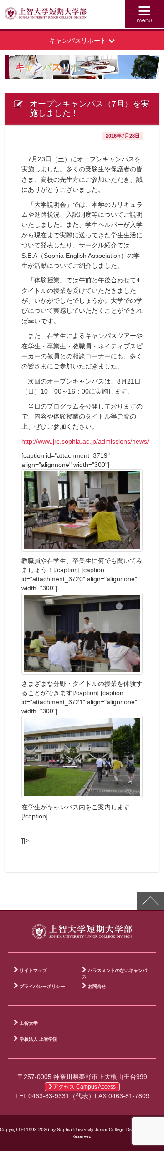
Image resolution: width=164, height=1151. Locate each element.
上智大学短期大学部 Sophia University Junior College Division (46, 16)
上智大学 (29, 1023)
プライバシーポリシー (42, 986)
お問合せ (97, 986)
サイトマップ (33, 970)
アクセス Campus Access (84, 1087)
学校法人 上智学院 (38, 1039)
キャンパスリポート (78, 40)
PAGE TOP (150, 901)
